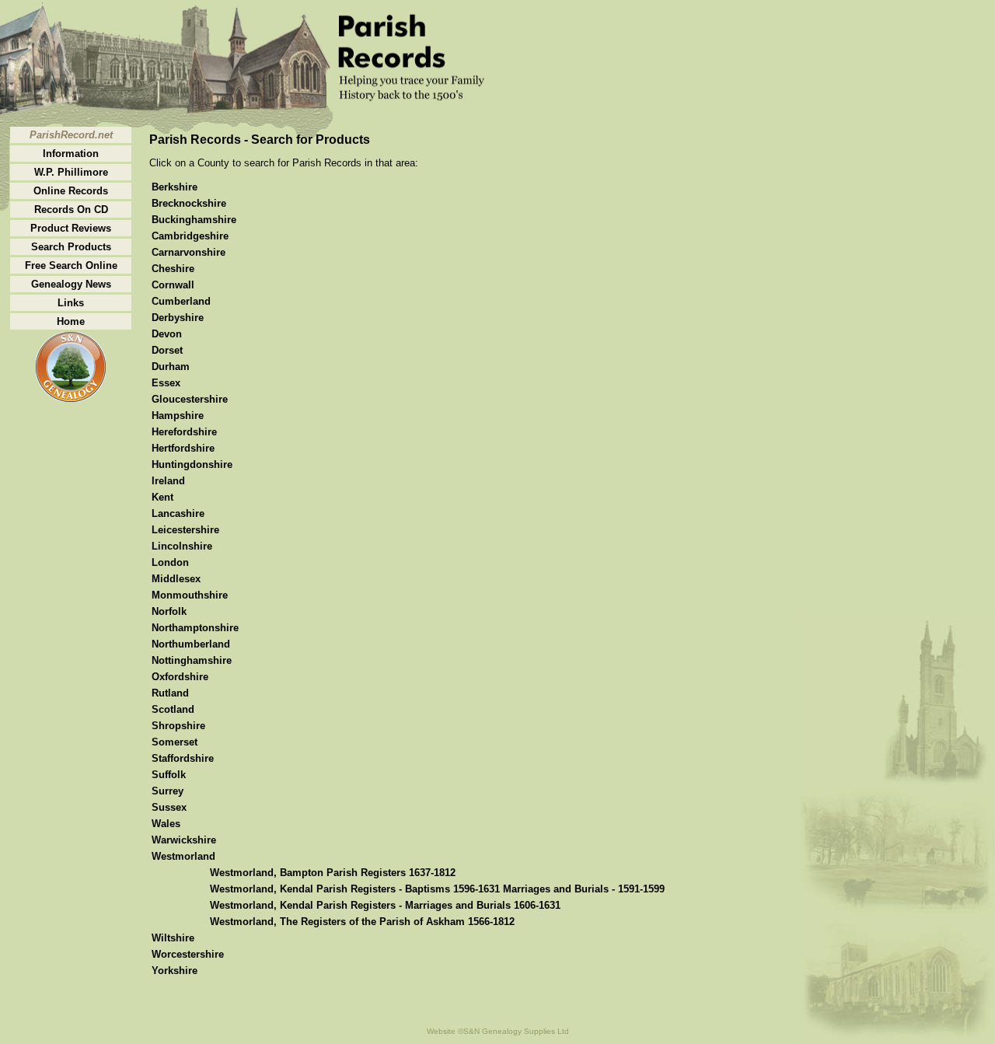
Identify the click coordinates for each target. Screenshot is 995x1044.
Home (71, 321)
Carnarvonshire (188, 252)
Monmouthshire (190, 595)
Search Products (71, 247)
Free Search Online (71, 265)
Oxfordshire (180, 677)
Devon (167, 334)
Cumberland (181, 301)
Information (71, 153)
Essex (166, 383)
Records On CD (71, 209)
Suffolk (169, 774)
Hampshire (178, 415)
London (170, 562)
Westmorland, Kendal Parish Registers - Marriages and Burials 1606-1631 (385, 905)
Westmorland (183, 856)
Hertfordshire (183, 448)
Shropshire (178, 725)
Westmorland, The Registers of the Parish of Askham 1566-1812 (362, 921)
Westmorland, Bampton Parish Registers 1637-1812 (333, 872)
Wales (166, 823)
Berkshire (174, 187)
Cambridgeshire (190, 236)
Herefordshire (184, 432)
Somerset (174, 742)
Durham (171, 366)
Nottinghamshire (192, 660)
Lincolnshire (182, 546)
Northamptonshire (195, 628)
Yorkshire (174, 970)
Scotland (173, 709)
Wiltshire (173, 938)
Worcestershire (188, 954)
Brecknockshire (189, 203)
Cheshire (173, 268)
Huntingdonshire (192, 464)
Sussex (169, 807)
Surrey (167, 791)
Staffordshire (183, 758)
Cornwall (173, 285)
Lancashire (178, 513)
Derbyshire (178, 317)
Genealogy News (71, 284)
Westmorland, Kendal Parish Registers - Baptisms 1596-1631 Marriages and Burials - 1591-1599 (437, 889)
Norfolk (169, 611)
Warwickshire (184, 840)
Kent (162, 497)
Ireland (168, 481)
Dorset (167, 350)
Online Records (70, 191)
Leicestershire (185, 530)
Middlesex (176, 579)
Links (71, 303)
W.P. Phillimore (71, 172)
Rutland (170, 693)
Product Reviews (70, 228)
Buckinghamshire (194, 219)
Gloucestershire (190, 399)
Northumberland (191, 644)
